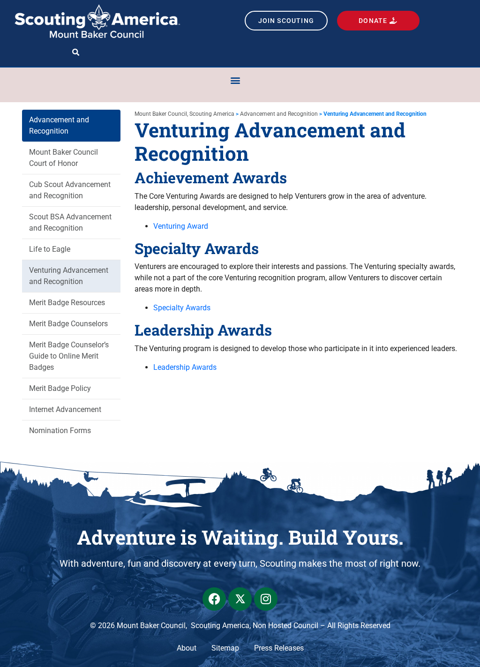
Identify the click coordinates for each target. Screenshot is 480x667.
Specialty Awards (181, 307)
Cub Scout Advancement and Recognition (70, 190)
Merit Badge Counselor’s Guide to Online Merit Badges (69, 356)
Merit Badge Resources (67, 302)
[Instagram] (266, 599)
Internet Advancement (65, 409)
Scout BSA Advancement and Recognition (70, 222)
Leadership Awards (185, 367)
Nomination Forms (60, 430)
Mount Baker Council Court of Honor (63, 158)
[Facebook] (214, 599)
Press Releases (279, 648)
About (186, 648)
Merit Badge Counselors (68, 323)
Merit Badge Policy (60, 388)
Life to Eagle (49, 249)
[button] (75, 52)
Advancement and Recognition (59, 125)
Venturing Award (180, 226)
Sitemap (225, 648)
